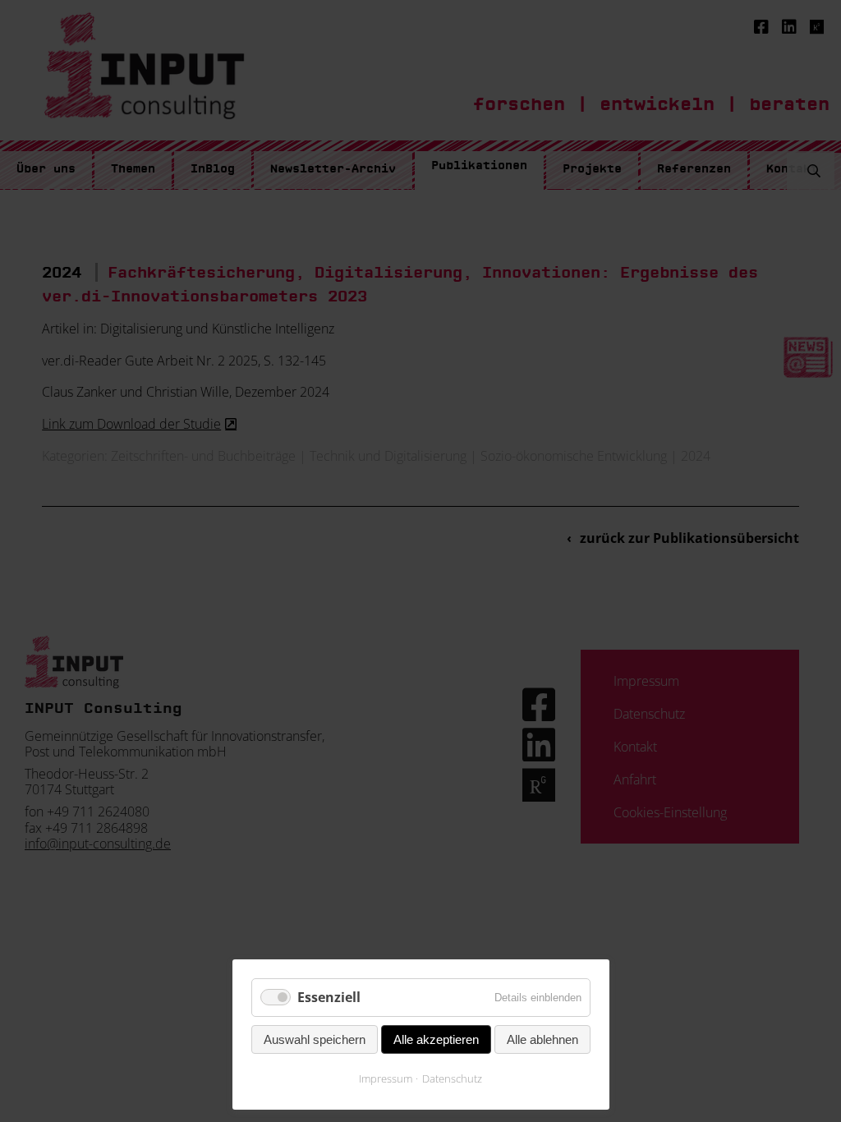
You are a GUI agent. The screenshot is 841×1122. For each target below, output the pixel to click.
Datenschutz (452, 1078)
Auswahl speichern (314, 1039)
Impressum (385, 1078)
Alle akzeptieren (436, 1039)
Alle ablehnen (542, 1039)
